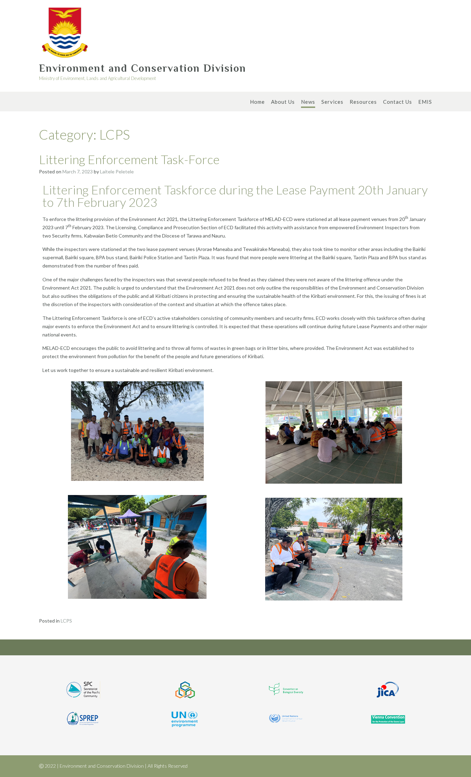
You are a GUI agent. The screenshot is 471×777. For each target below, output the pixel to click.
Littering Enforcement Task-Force (129, 159)
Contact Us (397, 102)
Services (332, 102)
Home (257, 102)
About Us (283, 102)
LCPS (66, 621)
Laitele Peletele (117, 171)
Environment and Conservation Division (142, 68)
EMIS (425, 102)
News (308, 102)
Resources (363, 102)
